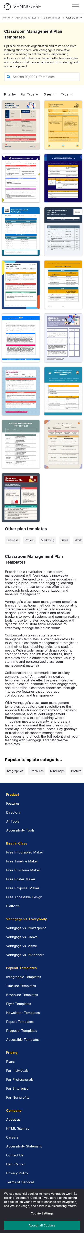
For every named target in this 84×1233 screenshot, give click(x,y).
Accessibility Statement (24, 1146)
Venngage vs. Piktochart (25, 955)
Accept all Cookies (42, 1225)
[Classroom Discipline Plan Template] (21, 178)
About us (13, 1119)
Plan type (27, 94)
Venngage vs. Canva (22, 937)
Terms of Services (20, 1182)
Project (29, 540)
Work (78, 540)
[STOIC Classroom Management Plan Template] (21, 444)
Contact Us (14, 1155)
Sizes (47, 94)
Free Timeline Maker (22, 861)
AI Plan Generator (25, 17)
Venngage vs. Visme (21, 946)
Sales (64, 540)
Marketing (47, 540)
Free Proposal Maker (22, 888)
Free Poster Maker (20, 879)
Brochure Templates (22, 995)
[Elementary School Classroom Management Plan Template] (63, 444)
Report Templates (20, 1022)
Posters (76, 771)
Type (64, 94)
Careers (12, 1137)
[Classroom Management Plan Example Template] (21, 285)
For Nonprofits (17, 1097)
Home (6, 17)
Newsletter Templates (23, 1013)
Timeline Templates (21, 986)
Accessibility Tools (20, 830)
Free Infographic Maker (24, 852)
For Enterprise (17, 1088)
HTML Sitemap (17, 1128)
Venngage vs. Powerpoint (26, 928)
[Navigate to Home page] (22, 6)
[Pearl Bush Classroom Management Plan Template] (21, 125)
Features (13, 803)
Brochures (37, 771)
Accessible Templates (23, 1040)
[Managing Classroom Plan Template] (63, 391)
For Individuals (17, 1070)
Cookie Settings (42, 1213)
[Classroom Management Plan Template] (21, 497)
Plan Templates (51, 17)
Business (12, 540)
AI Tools (12, 821)
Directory (13, 812)
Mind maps (57, 771)
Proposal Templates (21, 1031)
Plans (10, 1062)
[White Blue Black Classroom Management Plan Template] (63, 285)
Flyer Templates (18, 1004)
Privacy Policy (17, 1173)
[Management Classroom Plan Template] (63, 231)
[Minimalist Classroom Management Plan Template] (63, 338)
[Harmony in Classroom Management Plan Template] (21, 338)
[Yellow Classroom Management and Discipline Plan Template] (63, 125)
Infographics (15, 771)
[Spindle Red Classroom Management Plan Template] (21, 391)
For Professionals (19, 1079)
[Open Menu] (75, 6)
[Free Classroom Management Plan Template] (21, 231)
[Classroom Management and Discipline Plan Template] (63, 178)
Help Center (15, 1164)
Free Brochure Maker (23, 870)
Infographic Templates (23, 977)
